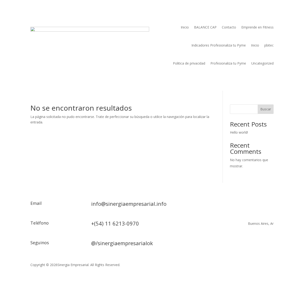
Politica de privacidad (189, 63)
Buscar (265, 109)
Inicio (185, 27)
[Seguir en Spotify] (270, 244)
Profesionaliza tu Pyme (228, 63)
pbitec (269, 45)
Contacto (229, 27)
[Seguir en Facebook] (232, 244)
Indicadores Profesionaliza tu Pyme (218, 45)
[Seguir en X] (241, 244)
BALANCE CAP (205, 27)
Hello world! (239, 132)
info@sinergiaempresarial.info (128, 203)
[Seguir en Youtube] (260, 244)
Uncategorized (262, 63)
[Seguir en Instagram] (251, 244)
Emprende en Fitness (257, 27)
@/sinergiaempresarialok (122, 243)
